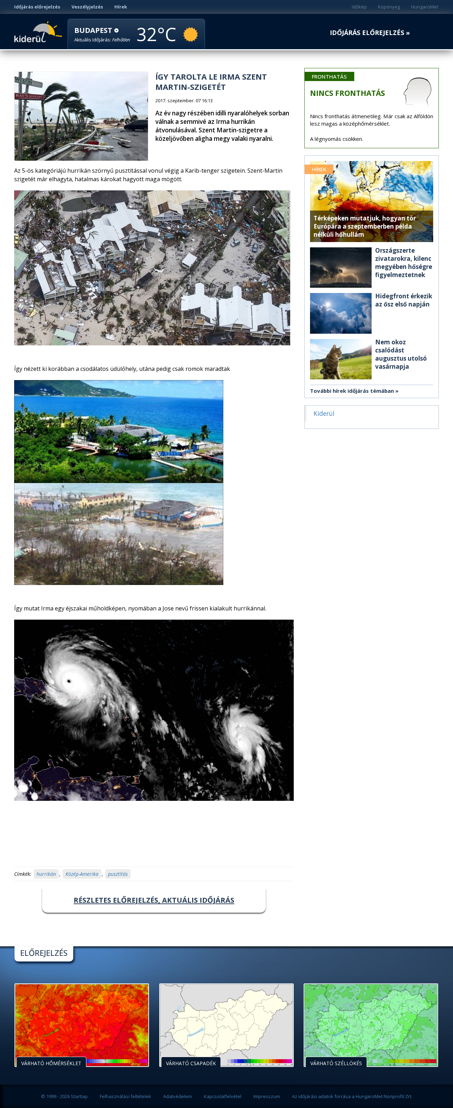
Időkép (359, 7)
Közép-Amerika (81, 874)
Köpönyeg (389, 7)
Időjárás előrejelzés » (370, 33)
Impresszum (266, 1096)
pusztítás (118, 874)
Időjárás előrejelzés (37, 7)
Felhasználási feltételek (125, 1096)
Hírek (120, 7)
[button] (102, 34)
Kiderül (39, 31)
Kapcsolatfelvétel (222, 1096)
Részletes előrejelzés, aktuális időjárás (154, 900)
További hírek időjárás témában (352, 390)
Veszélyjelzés (87, 7)
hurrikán (46, 874)
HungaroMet (424, 7)
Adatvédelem (177, 1096)
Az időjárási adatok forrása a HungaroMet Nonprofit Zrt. (352, 1096)
